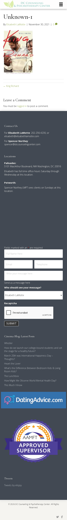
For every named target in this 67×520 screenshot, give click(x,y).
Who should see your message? (22, 287)
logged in (22, 106)
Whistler (8, 343)
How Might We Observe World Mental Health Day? (30, 380)
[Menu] (61, 4)
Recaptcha (10, 303)
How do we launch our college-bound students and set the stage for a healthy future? (33, 349)
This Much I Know (13, 385)
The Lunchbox (11, 376)
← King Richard (11, 86)
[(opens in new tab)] (33, 399)
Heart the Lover (12, 363)
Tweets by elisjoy (13, 485)
